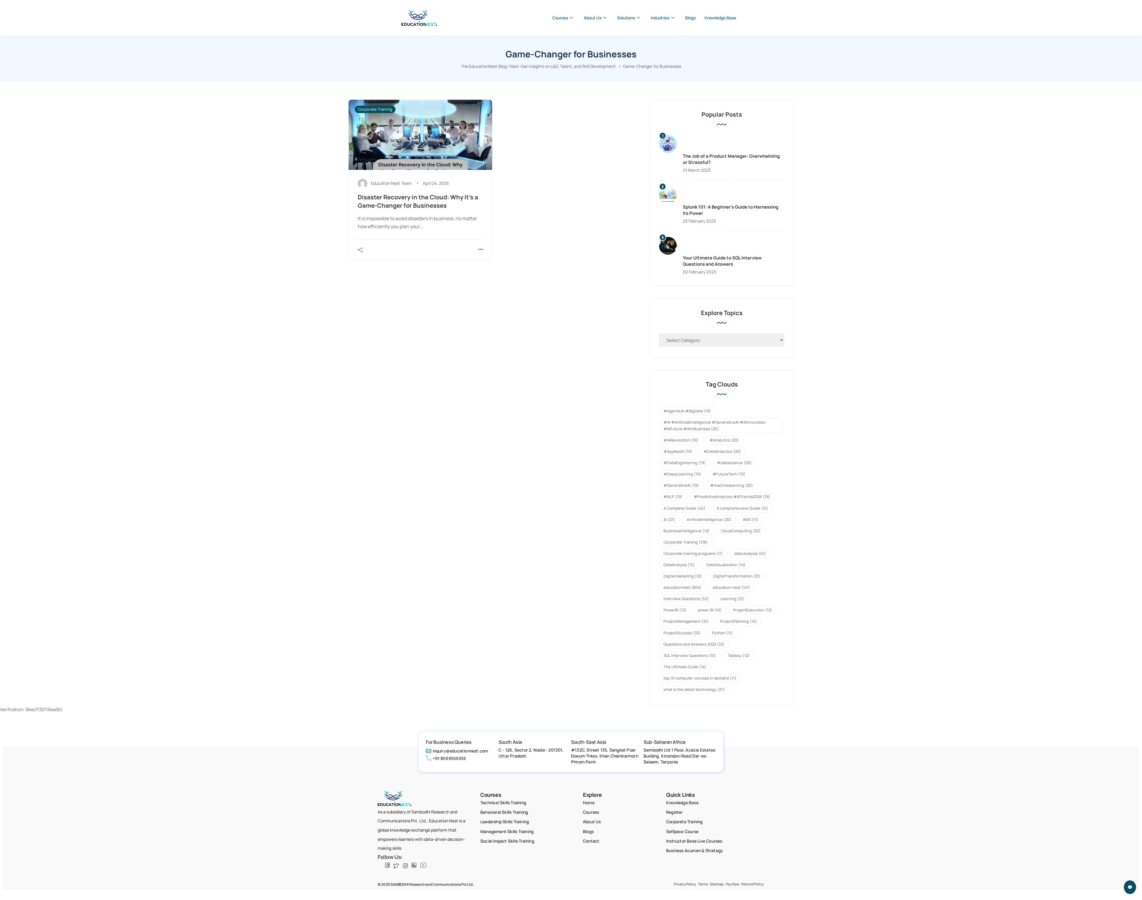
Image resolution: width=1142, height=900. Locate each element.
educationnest (682, 587)
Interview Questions (686, 598)
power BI (710, 610)
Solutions (626, 18)
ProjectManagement (686, 621)
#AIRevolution (680, 440)
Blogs (690, 18)
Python (722, 633)
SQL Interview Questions (689, 655)
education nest (731, 587)
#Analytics (724, 440)
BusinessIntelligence (686, 530)
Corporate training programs (693, 553)
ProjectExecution (752, 610)
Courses (560, 18)
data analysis (750, 553)
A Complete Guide (684, 508)
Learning (732, 598)
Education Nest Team (391, 183)
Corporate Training (375, 109)
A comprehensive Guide (742, 508)
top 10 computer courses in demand (699, 678)
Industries (660, 18)
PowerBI (674, 610)
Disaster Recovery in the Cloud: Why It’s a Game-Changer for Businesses (418, 201)
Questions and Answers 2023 (694, 644)
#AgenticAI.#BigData (687, 411)
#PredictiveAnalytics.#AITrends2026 (732, 496)
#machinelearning (731, 485)
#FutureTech (729, 474)
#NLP (673, 496)
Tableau (738, 655)
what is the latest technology (694, 689)
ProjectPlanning (738, 621)
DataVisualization (726, 564)
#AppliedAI (677, 451)
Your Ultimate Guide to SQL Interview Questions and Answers (722, 261)
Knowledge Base (720, 18)
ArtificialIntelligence (709, 519)
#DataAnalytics (722, 451)
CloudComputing (741, 530)
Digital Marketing (682, 576)
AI (669, 519)
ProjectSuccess (682, 633)
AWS (750, 519)
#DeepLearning (682, 474)
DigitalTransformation (736, 576)
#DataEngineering (684, 462)
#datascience (734, 462)
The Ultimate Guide (684, 666)
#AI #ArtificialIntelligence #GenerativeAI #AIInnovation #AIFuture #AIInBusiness (714, 425)
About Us (592, 18)
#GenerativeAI (681, 485)
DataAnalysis (679, 564)
